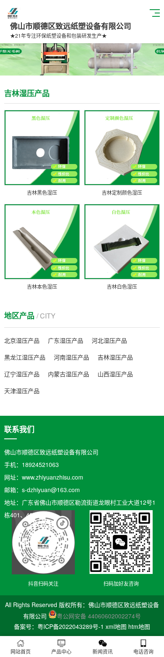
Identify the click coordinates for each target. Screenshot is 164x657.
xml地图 (116, 626)
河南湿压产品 (71, 357)
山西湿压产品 (115, 374)
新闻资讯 (103, 651)
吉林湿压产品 (115, 357)
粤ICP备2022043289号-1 (70, 626)
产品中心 (61, 651)
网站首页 (21, 651)
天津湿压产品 (22, 390)
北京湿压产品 (22, 340)
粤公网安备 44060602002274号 (99, 616)
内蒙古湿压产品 (68, 374)
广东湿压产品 (65, 340)
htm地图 (139, 626)
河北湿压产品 (109, 340)
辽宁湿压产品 (22, 374)
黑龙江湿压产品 (24, 357)
